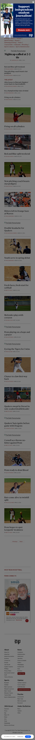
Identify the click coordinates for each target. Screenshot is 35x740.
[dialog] (17, 370)
